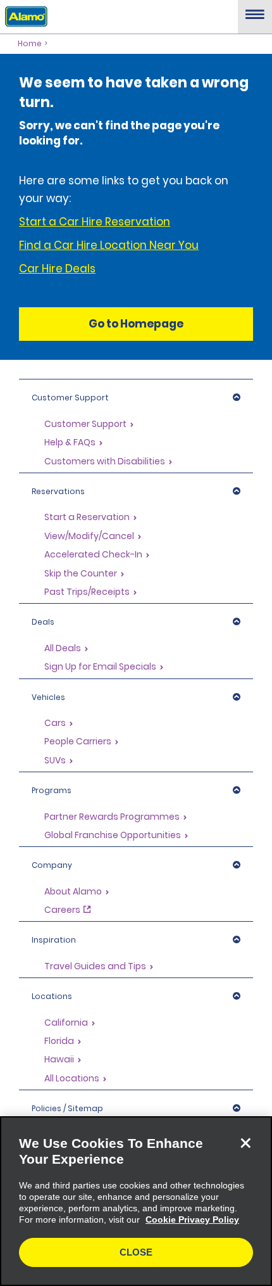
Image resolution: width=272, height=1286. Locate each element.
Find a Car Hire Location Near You (109, 245)
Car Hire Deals (57, 268)
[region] (136, 1201)
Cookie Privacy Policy (192, 1219)
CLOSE (136, 1252)
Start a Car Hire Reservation (94, 221)
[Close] (245, 1142)
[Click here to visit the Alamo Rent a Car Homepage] (23, 15)
